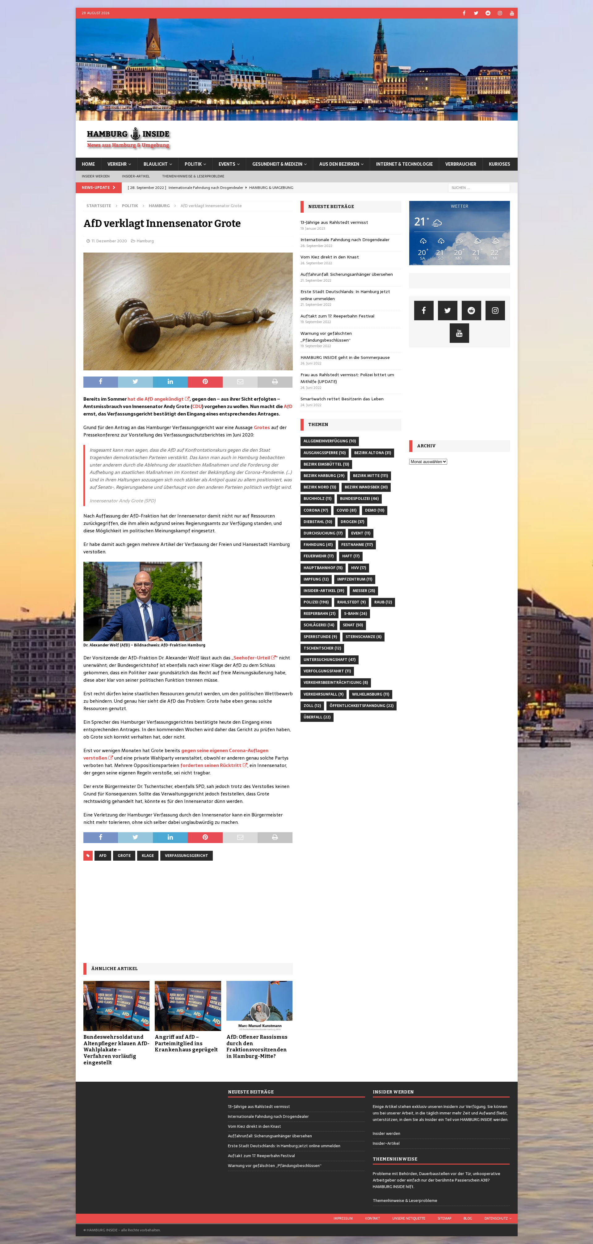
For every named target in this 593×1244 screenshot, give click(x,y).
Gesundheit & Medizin (277, 164)
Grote (124, 856)
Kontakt (372, 1218)
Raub (383, 602)
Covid (346, 510)
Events (227, 164)
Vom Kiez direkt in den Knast (330, 256)
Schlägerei (319, 625)
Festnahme (357, 545)
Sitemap (444, 1218)
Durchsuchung (323, 533)
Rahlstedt (351, 602)
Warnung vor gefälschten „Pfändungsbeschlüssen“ (326, 336)
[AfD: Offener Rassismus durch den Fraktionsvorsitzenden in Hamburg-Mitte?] (259, 1006)
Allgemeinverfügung (330, 441)
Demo (374, 510)
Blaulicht (156, 164)
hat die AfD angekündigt (156, 399)
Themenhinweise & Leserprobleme (193, 176)
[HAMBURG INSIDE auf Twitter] (476, 13)
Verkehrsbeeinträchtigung (336, 683)
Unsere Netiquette (408, 1218)
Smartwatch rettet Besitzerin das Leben (342, 398)
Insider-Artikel (136, 176)
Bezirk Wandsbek (366, 487)
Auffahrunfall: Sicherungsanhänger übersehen (347, 274)
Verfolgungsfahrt (327, 671)
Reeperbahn (319, 614)
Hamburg (145, 241)
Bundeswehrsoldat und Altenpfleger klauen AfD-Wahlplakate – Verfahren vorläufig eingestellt (116, 1050)
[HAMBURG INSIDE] (297, 117)
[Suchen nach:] (479, 187)
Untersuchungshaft (329, 660)
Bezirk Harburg (324, 476)
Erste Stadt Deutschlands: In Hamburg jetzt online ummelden (284, 1146)
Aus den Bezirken (339, 164)
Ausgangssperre (325, 453)
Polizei (316, 602)
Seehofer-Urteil (251, 658)
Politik (193, 164)
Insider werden (96, 176)
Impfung (316, 579)
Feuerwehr (319, 556)
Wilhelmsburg (370, 694)
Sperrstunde (320, 637)
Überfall (317, 717)
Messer (364, 591)
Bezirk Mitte (370, 476)
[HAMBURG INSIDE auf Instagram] (500, 13)
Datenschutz (496, 1218)
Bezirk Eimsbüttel (326, 464)
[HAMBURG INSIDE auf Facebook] (464, 13)
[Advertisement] (188, 912)
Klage (148, 856)
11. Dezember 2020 (109, 241)
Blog (468, 1218)
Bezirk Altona (372, 453)
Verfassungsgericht (186, 856)
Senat (353, 625)
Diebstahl (318, 522)
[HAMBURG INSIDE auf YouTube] (512, 13)
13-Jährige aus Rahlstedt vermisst (334, 222)
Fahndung (318, 545)
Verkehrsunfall (323, 694)
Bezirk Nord (320, 487)
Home (88, 164)
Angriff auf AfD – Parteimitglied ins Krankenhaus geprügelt (186, 1043)
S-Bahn (355, 614)
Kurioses (499, 164)
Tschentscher (322, 648)
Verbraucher (460, 164)
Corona (316, 510)
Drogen (352, 522)
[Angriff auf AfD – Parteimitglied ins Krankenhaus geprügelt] (188, 1006)
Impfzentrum (354, 579)
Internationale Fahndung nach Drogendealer (345, 239)
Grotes (262, 427)
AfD (288, 406)
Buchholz (317, 499)
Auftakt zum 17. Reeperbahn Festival (337, 316)
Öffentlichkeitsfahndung (361, 706)
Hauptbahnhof (323, 568)
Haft (351, 556)
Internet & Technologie (404, 164)
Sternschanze (363, 637)
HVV (358, 568)
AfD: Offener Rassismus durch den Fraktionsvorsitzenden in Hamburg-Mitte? (257, 1046)
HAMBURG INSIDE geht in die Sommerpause (345, 357)
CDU (197, 406)
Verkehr (117, 164)
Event (360, 533)
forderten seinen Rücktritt (211, 765)
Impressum (343, 1218)
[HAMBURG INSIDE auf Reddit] (488, 13)
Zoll (312, 706)
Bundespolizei (359, 499)
